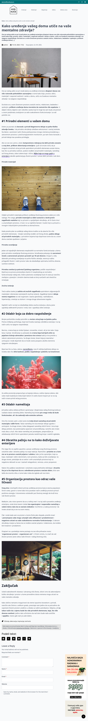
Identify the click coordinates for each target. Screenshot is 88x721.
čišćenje (6, 621)
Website (4, 684)
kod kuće (28, 621)
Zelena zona (63, 10)
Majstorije (44, 10)
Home (3, 21)
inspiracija (20, 621)
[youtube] (85, 2)
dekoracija (13, 621)
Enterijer (23, 10)
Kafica (54, 10)
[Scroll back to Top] (83, 716)
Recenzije (75, 10)
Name (4, 669)
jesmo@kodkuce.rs (8, 2)
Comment (5, 657)
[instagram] (82, 2)
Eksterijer (34, 10)
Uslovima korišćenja (22, 628)
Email (4, 676)
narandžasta (28, 349)
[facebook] (79, 2)
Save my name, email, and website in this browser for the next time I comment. (26, 693)
